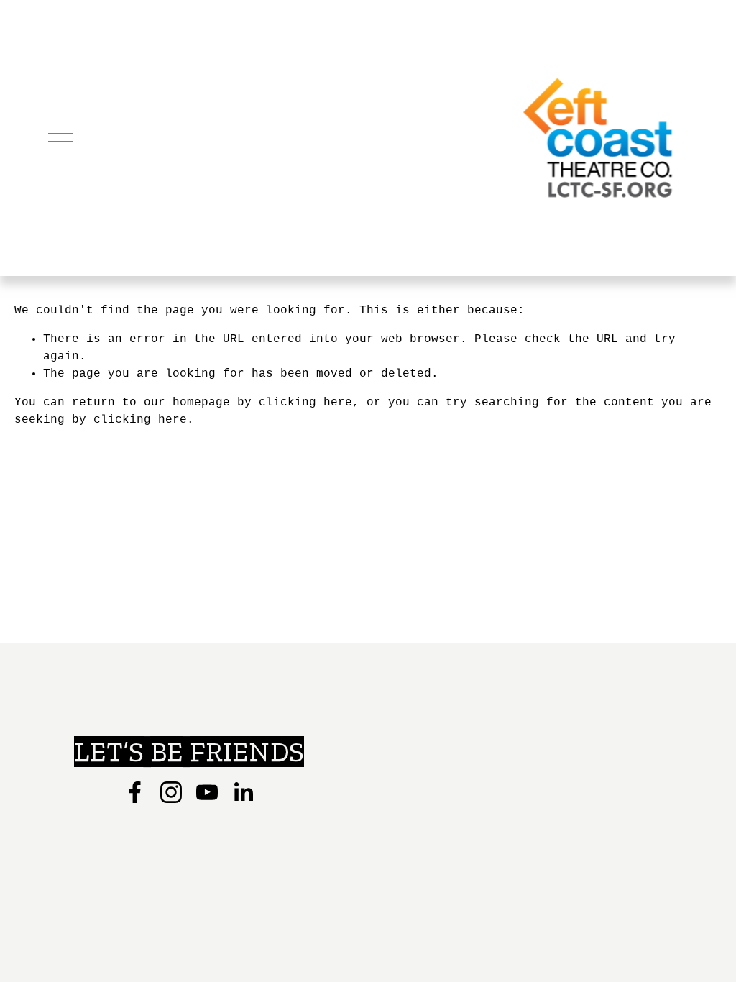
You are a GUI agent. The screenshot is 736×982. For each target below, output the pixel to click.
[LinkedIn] (242, 792)
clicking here (305, 402)
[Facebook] (135, 792)
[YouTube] (207, 792)
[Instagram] (171, 792)
